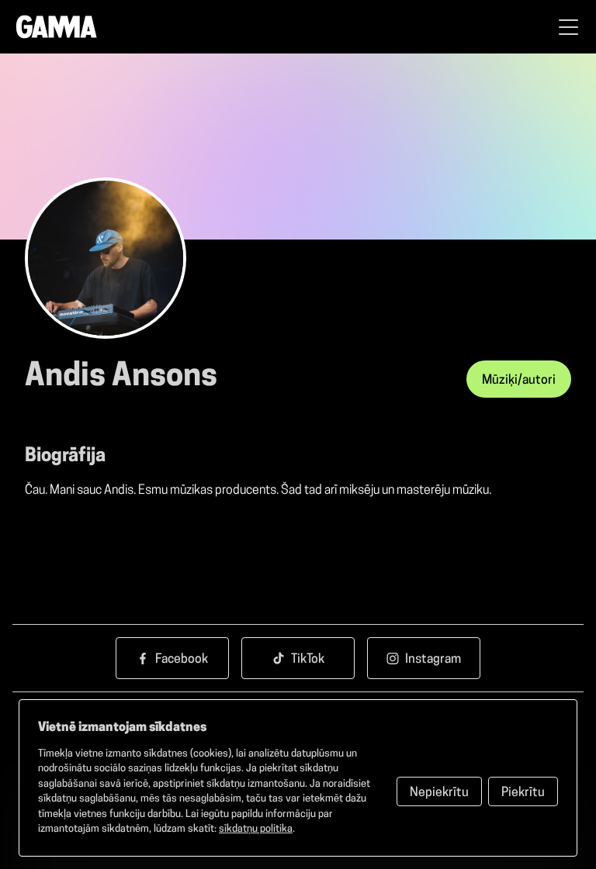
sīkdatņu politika (256, 829)
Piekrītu (523, 793)
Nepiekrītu (439, 793)
